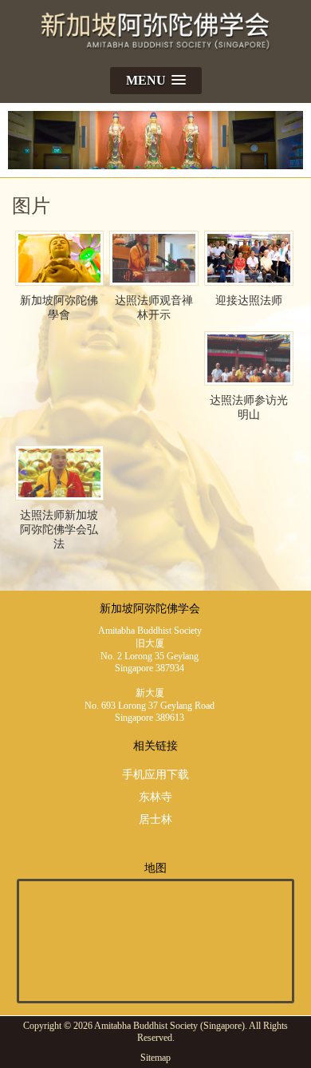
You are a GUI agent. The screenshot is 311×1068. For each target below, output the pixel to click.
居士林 (155, 819)
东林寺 (155, 797)
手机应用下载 (155, 775)
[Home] (155, 52)
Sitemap (155, 1057)
